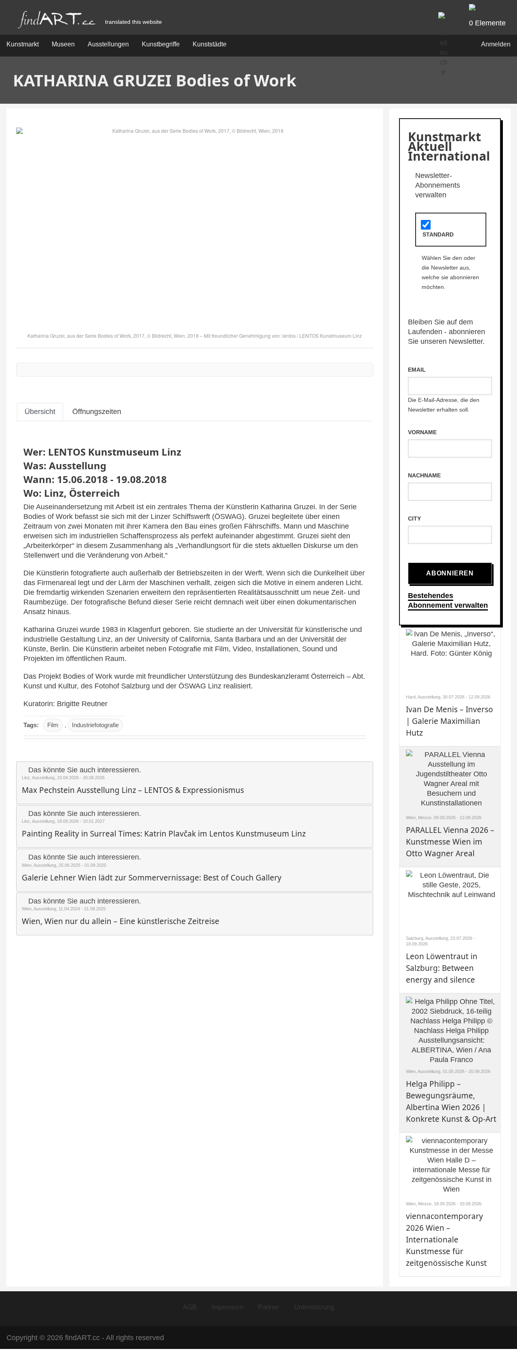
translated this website (133, 22)
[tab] (40, 411)
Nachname (424, 475)
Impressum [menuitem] (227, 1307)
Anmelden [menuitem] (496, 44)
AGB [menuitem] (190, 1307)
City (414, 518)
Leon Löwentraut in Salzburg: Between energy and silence (441, 968)
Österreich (94, 493)
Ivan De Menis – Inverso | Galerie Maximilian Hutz (449, 721)
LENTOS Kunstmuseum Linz (330, 335)
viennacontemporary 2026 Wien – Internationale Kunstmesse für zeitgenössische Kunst (446, 1239)
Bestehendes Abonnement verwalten (448, 600)
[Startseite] (56, 21)
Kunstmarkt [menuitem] (22, 44)
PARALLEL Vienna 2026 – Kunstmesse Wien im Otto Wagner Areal (450, 842)
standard (438, 234)
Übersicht (40, 412)
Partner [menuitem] (268, 1307)
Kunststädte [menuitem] (210, 44)
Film (53, 724)
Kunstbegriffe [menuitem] (161, 44)
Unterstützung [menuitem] (314, 1307)
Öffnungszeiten (96, 412)
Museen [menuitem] (63, 44)
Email (417, 369)
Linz (54, 493)
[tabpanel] (194, 591)
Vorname (422, 432)
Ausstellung (77, 465)
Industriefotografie (95, 724)
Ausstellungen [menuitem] (108, 44)
